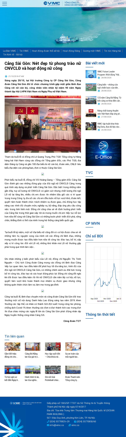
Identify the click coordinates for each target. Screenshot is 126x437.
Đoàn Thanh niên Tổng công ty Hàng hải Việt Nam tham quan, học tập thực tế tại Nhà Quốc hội (72, 379)
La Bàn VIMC (9, 51)
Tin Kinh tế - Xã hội (12, 54)
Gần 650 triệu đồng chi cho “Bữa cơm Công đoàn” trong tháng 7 (12, 355)
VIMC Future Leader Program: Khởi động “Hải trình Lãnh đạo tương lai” (108, 73)
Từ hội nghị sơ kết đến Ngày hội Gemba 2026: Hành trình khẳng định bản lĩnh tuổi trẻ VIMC (12, 379)
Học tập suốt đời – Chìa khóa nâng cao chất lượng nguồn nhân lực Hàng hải (52, 355)
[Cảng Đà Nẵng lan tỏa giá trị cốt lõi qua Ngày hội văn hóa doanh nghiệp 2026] (33, 346)
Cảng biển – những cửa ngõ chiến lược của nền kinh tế (107, 86)
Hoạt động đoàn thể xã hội (46, 51)
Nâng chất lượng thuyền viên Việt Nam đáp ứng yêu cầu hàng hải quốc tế (109, 112)
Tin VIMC (24, 51)
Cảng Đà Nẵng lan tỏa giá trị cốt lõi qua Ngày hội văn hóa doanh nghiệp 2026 (32, 355)
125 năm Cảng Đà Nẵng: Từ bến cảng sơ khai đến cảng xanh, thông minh (109, 99)
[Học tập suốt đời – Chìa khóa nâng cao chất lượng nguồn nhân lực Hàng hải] (53, 346)
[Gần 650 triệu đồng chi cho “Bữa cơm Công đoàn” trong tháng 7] (12, 346)
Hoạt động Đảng (71, 51)
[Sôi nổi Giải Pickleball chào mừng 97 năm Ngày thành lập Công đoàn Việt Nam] (53, 369)
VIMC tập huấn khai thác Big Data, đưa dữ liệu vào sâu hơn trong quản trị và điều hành (108, 125)
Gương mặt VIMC (92, 51)
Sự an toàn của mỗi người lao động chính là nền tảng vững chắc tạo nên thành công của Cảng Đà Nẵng (73, 355)
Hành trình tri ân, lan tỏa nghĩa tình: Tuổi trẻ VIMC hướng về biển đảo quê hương (32, 379)
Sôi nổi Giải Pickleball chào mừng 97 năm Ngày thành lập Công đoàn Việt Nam (52, 379)
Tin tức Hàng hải (112, 51)
